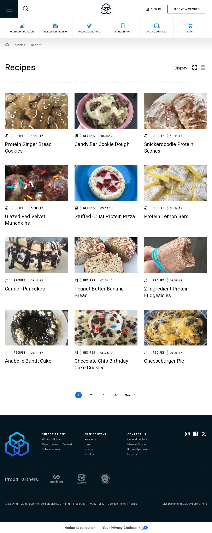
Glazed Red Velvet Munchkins (25, 220)
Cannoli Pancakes (25, 289)
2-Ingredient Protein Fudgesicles (166, 292)
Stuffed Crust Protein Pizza (105, 216)
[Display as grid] (194, 68)
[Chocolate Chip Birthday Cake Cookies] (106, 328)
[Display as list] (202, 68)
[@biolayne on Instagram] (187, 435)
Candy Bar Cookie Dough (102, 144)
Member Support (137, 444)
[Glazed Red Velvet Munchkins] (36, 183)
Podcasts (90, 439)
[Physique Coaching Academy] (104, 479)
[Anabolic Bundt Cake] (36, 328)
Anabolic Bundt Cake (28, 361)
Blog (87, 444)
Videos (89, 449)
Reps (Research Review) (57, 444)
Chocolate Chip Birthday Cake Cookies (101, 364)
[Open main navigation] (9, 9)
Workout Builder (51, 439)
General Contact (137, 439)
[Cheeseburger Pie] (175, 328)
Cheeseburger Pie (164, 361)
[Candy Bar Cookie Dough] (106, 111)
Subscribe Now (51, 449)
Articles (89, 454)
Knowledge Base (137, 449)
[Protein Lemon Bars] (175, 183)
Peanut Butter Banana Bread (99, 292)
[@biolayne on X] (203, 435)
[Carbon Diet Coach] (56, 479)
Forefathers (199, 503)
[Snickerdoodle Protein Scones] (175, 111)
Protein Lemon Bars (166, 216)
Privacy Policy (95, 503)
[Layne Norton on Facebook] (195, 435)
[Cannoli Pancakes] (36, 255)
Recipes (20, 136)
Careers (132, 454)
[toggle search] (25, 9)
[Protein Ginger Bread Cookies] (36, 111)
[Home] (7, 45)
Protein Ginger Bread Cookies (28, 147)
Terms (133, 503)
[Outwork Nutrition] (81, 479)
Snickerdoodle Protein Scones (168, 147)
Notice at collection (79, 528)
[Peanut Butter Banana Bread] (106, 255)
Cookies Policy (117, 503)
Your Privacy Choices (119, 528)
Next (128, 395)
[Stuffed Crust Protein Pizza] (106, 183)
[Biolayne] (106, 9)
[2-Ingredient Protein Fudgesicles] (175, 255)
